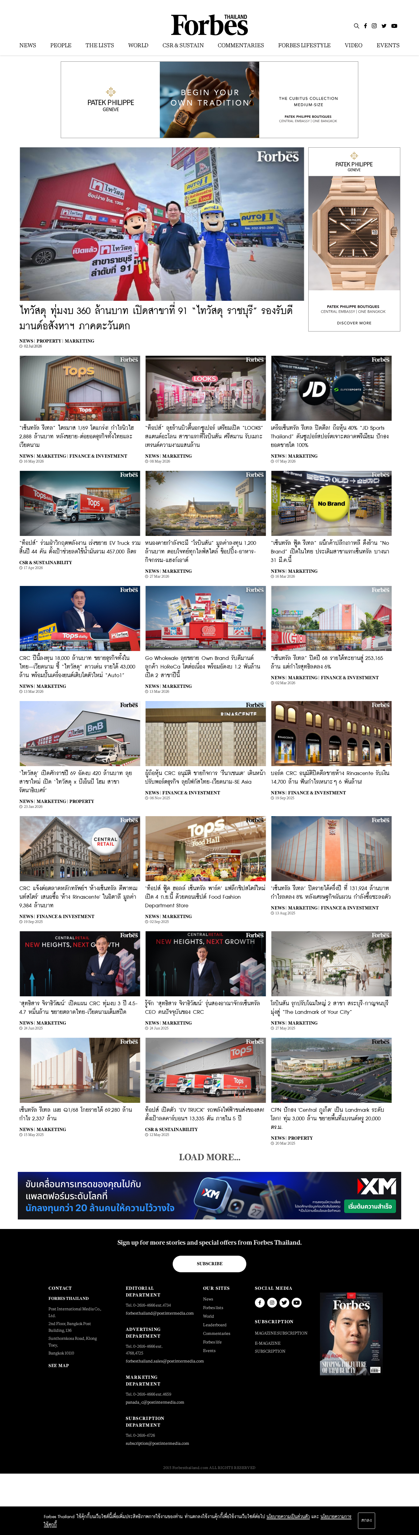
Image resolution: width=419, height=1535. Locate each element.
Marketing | (52, 456)
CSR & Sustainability (45, 562)
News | (27, 340)
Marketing (79, 340)
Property (81, 801)
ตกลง (366, 1520)
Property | (50, 340)
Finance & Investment (98, 456)
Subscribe (209, 1263)
